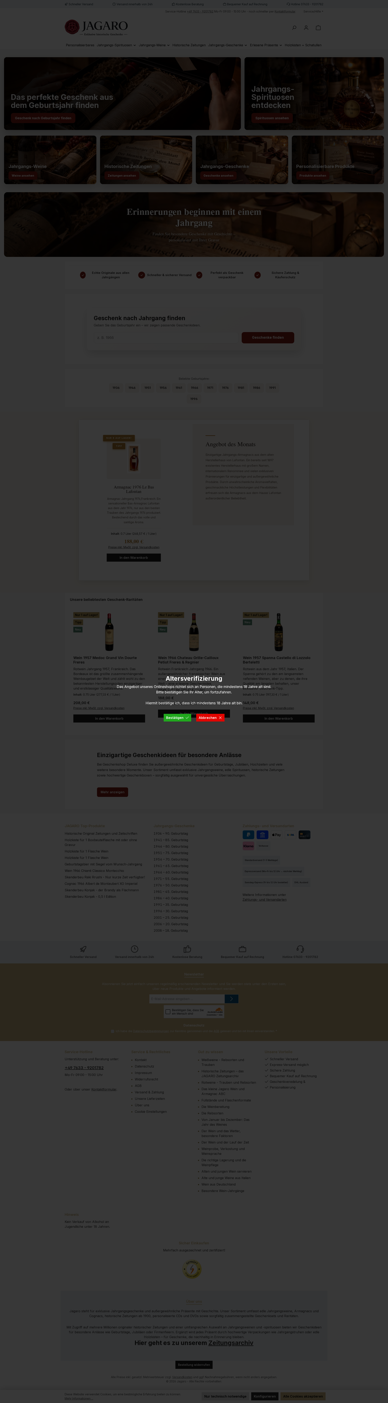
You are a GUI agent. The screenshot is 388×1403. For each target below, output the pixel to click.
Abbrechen (208, 718)
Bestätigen (174, 718)
